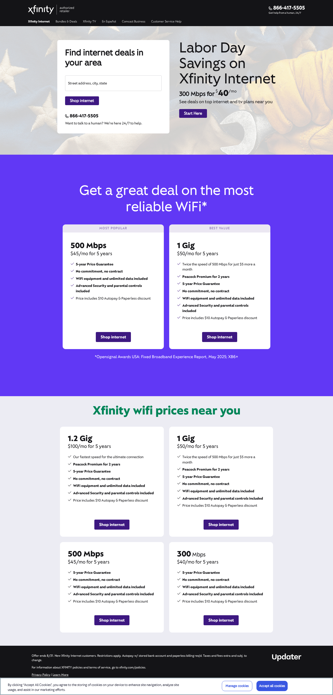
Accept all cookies (272, 686)
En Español (109, 21)
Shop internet (82, 100)
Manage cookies (237, 686)
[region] (166, 686)
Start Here (193, 113)
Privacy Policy (41, 675)
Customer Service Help (166, 21)
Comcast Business (133, 21)
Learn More (61, 675)
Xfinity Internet (39, 21)
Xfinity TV (89, 21)
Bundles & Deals (66, 21)
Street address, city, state (87, 83)
